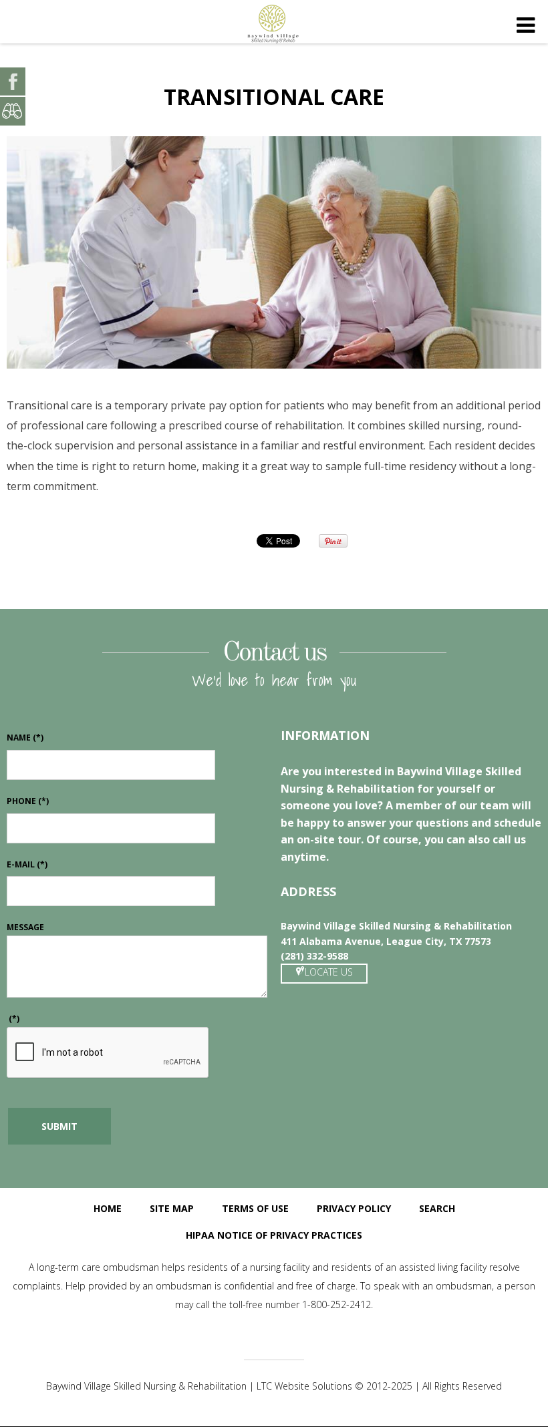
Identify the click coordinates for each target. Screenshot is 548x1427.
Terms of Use (255, 1208)
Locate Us (329, 972)
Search (437, 1208)
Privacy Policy (354, 1208)
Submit (59, 1126)
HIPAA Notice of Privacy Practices (274, 1235)
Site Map (172, 1208)
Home (108, 1208)
